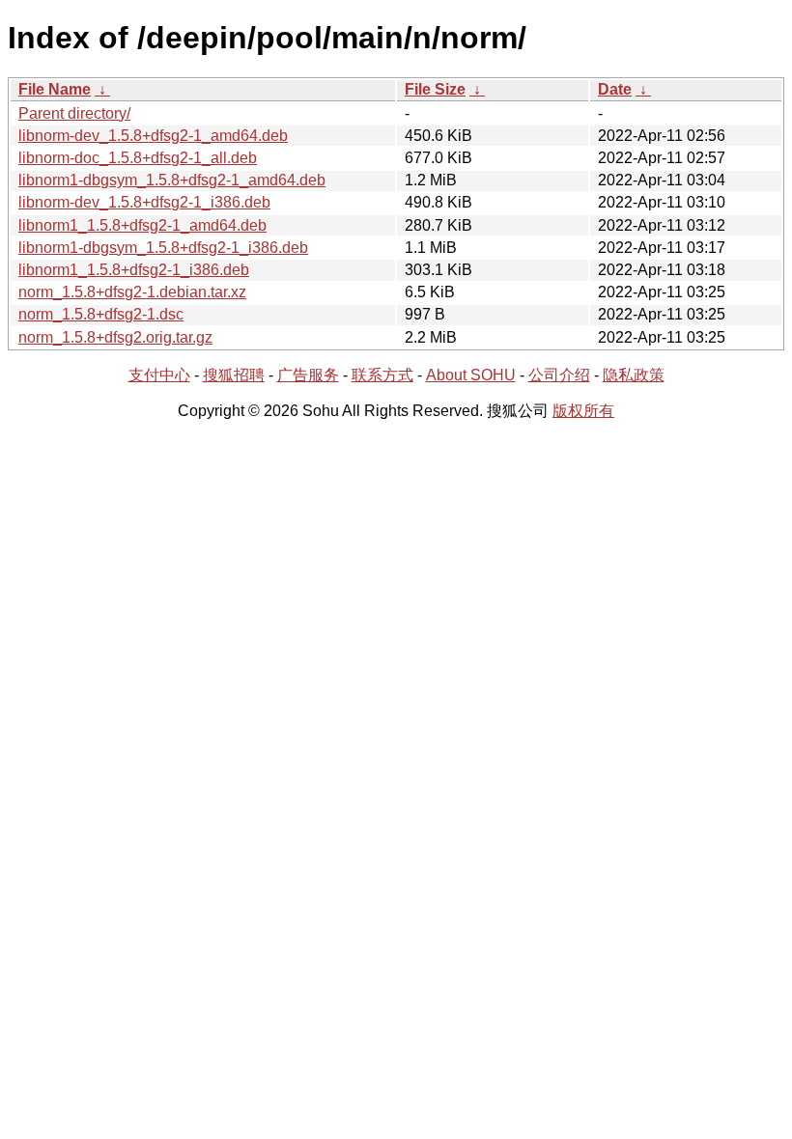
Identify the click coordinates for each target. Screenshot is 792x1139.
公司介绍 (559, 375)
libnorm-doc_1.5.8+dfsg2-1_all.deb (137, 158)
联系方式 (382, 375)
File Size (435, 89)
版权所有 (583, 411)
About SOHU (471, 375)
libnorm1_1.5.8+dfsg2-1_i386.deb (133, 270)
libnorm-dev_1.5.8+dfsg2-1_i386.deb (144, 202)
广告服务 (308, 375)
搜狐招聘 (234, 375)
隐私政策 (634, 375)
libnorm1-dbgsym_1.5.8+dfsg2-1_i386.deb (163, 247)
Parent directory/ (74, 113)
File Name (54, 89)
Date (615, 89)
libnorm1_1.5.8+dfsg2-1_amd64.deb (142, 225)
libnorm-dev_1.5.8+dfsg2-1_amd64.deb (153, 135)
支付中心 (159, 375)
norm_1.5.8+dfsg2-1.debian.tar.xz (132, 292)
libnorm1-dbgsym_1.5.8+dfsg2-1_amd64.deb (171, 180)
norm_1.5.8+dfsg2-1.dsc (101, 314)
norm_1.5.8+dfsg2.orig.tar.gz (115, 337)
